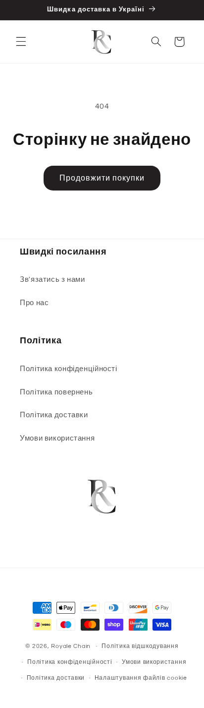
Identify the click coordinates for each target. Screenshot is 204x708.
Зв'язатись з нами (52, 279)
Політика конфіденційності (68, 369)
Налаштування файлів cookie (141, 678)
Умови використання (57, 438)
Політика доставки (54, 415)
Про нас (34, 303)
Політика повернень (56, 392)
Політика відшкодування (140, 646)
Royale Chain (71, 646)
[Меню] (20, 41)
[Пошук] (156, 41)
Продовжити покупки (102, 178)
